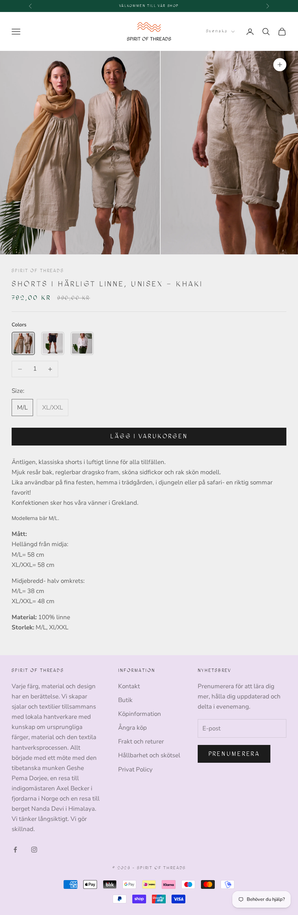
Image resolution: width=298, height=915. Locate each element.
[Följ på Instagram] (34, 849)
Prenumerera (234, 753)
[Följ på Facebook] (15, 849)
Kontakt (129, 686)
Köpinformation (139, 714)
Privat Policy (135, 769)
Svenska (216, 31)
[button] (23, 343)
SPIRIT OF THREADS (38, 270)
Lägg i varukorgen (149, 436)
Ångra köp (132, 727)
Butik (125, 700)
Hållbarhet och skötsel (149, 755)
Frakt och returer (141, 741)
